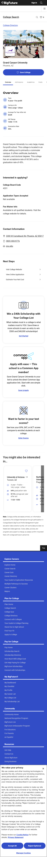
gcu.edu (9, 246)
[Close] (43, 768)
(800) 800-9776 (13, 241)
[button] (4, 488)
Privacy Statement (15, 837)
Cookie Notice (22, 835)
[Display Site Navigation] (44, 9)
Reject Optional (34, 846)
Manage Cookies (23, 853)
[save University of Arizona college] (26, 471)
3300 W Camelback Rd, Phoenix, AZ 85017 (25, 236)
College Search (11, 17)
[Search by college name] (37, 17)
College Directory (10, 25)
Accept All (12, 846)
